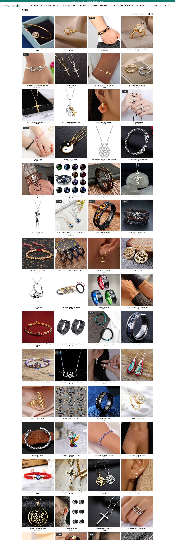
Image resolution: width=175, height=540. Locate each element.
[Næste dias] (51, 32)
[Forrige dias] (24, 32)
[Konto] (165, 6)
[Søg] (162, 6)
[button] (143, 14)
